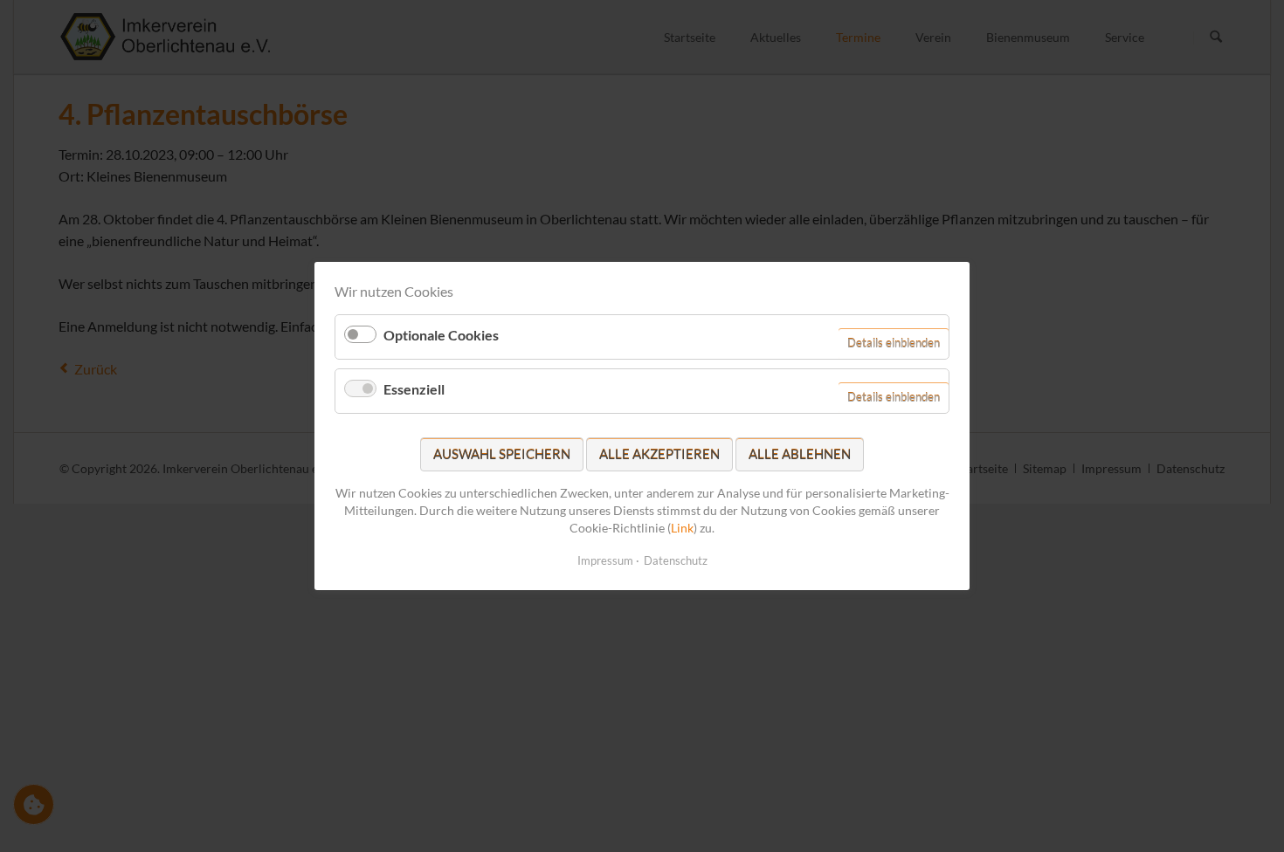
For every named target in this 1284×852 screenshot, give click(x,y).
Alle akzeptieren (659, 454)
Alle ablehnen (800, 454)
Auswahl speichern (501, 454)
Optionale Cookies (441, 334)
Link (682, 526)
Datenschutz (676, 560)
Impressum (605, 560)
